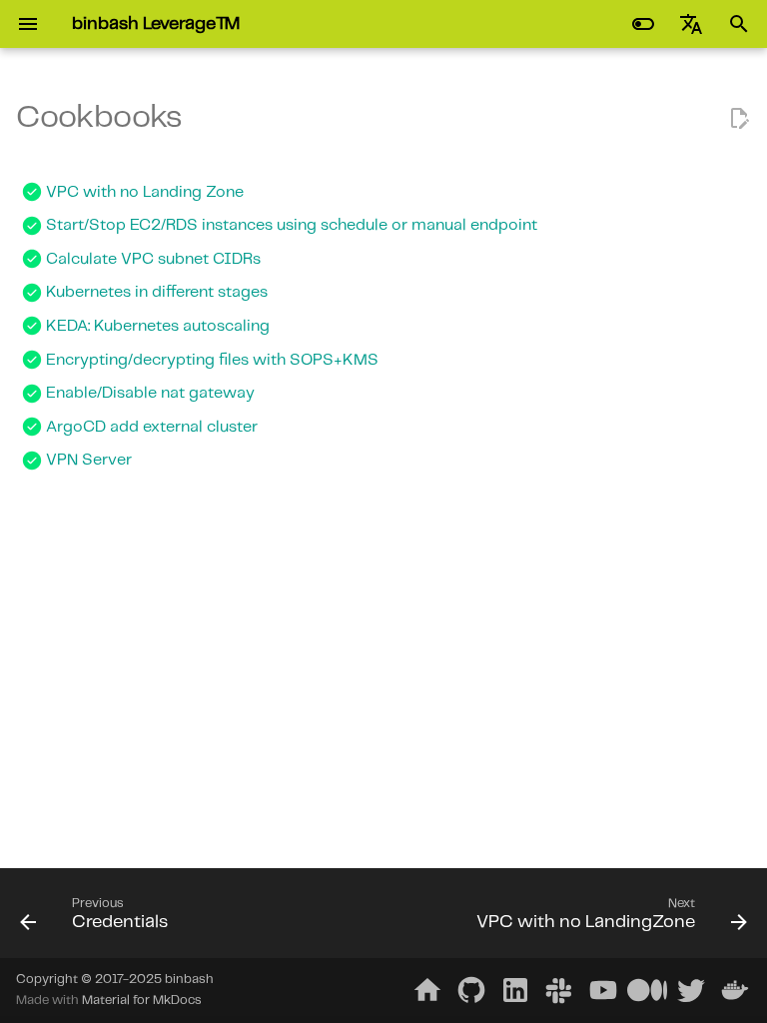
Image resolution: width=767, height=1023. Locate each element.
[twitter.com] (691, 990)
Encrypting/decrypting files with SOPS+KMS (212, 360)
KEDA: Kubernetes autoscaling (158, 326)
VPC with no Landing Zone (145, 192)
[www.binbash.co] (427, 990)
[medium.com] (647, 990)
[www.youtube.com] (603, 990)
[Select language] (691, 24)
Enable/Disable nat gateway (150, 393)
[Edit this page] (739, 119)
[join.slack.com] (559, 990)
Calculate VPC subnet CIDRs (153, 259)
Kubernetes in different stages (157, 292)
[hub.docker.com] (735, 990)
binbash (189, 979)
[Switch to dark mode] (643, 24)
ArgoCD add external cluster (152, 427)
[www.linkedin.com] (515, 990)
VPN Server (89, 460)
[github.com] (471, 990)
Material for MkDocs (142, 1000)
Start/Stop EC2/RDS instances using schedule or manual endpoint (291, 225)
